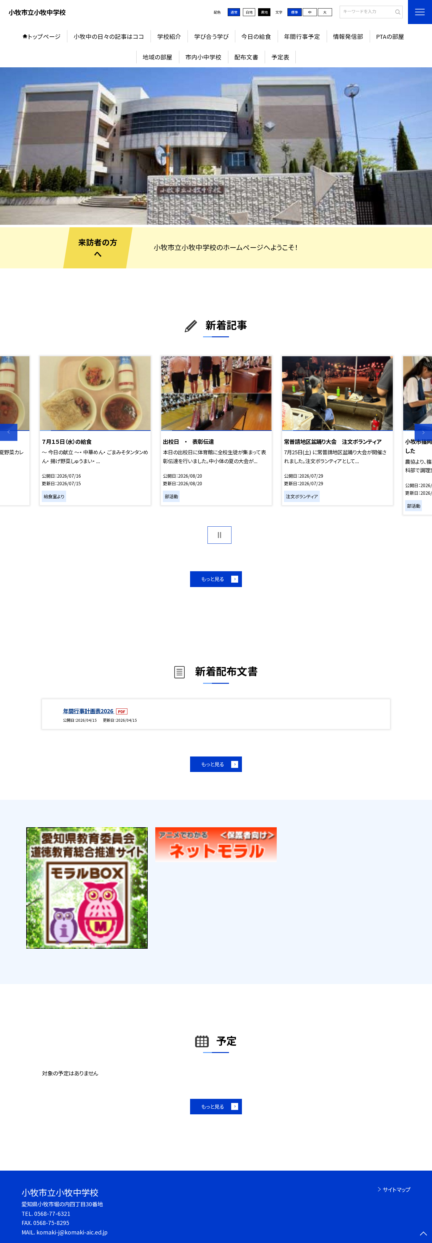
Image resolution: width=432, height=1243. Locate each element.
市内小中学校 (203, 56)
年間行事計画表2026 (88, 711)
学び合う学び (211, 36)
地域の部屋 (157, 56)
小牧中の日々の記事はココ (109, 36)
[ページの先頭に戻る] (423, 1234)
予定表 (280, 56)
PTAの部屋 (390, 36)
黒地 (264, 12)
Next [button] (423, 432)
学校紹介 (169, 36)
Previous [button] (8, 432)
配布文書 (246, 56)
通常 (234, 12)
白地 (249, 12)
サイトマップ (396, 1189)
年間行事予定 (302, 36)
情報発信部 (348, 36)
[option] (216, 146)
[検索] (397, 11)
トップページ (44, 36)
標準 (294, 12)
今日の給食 (256, 36)
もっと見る (212, 579)
